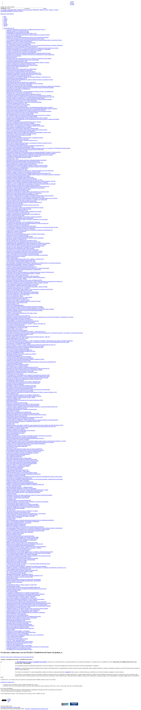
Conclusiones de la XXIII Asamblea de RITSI (17, 638)
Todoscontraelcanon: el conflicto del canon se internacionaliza (20, 559)
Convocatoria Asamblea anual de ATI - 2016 (16, 61)
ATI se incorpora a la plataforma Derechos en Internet (18, 127)
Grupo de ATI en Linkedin (12, 314)
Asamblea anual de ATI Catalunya (14, 270)
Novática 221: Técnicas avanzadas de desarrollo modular (19, 236)
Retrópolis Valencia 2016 (12, 67)
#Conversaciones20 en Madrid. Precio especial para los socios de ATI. (22, 284)
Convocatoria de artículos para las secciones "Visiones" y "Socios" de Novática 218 (25, 323)
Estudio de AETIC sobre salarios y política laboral (18, 471)
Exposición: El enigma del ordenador (15, 384)
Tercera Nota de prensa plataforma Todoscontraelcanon (19, 624)
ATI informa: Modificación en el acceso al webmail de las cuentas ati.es (23, 507)
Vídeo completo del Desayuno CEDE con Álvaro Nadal (19, 319)
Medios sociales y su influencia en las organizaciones (18, 412)
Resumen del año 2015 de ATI (13, 81)
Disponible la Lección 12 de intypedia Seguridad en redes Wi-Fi (21, 385)
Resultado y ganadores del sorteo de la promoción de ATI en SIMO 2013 (23, 214)
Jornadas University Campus (13, 586)
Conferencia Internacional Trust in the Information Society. (20, 481)
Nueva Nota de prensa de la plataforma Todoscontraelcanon (20, 625)
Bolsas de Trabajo (44, 9)
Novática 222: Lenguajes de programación (16, 231)
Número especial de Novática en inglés (15, 215)
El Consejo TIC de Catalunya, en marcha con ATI (18, 299)
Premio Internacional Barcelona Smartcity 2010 (17, 470)
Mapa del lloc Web (12, 9)
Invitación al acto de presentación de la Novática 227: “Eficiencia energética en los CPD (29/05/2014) (30, 170)
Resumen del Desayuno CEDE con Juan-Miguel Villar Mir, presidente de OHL (24, 347)
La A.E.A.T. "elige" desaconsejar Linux (15, 640)
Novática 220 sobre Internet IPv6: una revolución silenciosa (20, 265)
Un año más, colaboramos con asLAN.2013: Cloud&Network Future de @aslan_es (25, 29)
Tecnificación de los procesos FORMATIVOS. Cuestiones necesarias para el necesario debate (28, 389)
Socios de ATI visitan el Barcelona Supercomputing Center (20, 146)
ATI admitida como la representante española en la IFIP (19, 649)
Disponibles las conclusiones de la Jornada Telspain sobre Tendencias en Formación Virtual (27, 191)
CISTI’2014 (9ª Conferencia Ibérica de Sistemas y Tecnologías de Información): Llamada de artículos (29, 195)
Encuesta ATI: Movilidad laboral (14, 36)
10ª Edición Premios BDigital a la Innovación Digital (18, 356)
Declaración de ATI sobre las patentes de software (18, 503)
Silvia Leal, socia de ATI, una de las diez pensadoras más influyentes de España (24, 207)
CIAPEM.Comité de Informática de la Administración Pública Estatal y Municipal (25, 594)
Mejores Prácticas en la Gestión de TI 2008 (16, 561)
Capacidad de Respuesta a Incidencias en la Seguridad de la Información (23, 595)
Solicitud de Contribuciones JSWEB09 (15, 508)
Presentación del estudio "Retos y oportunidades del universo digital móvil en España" (26, 414)
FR (13, 14)
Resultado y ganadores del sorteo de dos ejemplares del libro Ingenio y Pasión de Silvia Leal (27, 186)
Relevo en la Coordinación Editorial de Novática (17, 627)
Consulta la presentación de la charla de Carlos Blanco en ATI (20, 63)
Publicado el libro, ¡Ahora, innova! (14, 329)
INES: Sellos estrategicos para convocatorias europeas (19, 458)
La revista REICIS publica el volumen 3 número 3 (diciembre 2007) (22, 570)
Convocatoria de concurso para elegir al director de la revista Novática (22, 59)
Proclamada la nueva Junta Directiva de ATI (16, 78)
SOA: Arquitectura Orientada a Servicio (15, 565)
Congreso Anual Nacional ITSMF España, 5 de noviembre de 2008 (22, 538)
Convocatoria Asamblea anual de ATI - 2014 (16, 169)
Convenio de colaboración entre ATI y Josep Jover (18, 288)
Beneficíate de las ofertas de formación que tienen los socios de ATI (22, 46)
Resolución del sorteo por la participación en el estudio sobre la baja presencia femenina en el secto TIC (30, 96)
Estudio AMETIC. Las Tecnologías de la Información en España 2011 (22, 321)
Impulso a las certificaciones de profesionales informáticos (19, 532)
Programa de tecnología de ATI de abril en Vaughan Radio (19, 114)
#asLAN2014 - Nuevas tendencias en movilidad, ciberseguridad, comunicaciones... (25, 187)
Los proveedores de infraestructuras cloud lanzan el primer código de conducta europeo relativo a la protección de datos (34, 40)
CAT (4, 14)
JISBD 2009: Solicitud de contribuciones (15, 525)
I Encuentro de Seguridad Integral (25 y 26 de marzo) (18, 522)
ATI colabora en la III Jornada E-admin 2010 (16, 446)
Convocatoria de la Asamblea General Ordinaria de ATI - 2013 (20, 261)
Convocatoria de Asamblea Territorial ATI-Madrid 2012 (19, 350)
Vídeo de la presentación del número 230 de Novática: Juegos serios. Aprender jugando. (26, 129)
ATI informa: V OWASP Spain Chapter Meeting (17, 497)
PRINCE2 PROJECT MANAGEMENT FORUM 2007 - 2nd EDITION (23, 580)
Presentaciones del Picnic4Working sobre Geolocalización (19, 218)
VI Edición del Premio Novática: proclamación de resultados (20, 322)
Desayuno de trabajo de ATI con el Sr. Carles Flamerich (19, 297)
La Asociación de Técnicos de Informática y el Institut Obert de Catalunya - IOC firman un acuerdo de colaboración (33, 174)
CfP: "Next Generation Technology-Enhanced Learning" (19, 571)
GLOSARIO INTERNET (7, 11)
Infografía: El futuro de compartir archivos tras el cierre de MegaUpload (23, 383)
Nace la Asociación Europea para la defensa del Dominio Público (21, 463)
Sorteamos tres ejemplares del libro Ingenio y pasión (18, 189)
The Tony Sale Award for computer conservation (17, 348)
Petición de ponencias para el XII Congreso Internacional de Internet (22, 558)
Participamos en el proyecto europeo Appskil (16, 106)
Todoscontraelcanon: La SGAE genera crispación (17, 550)
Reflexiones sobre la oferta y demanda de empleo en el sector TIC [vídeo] (23, 301)
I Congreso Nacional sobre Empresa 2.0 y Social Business (19, 358)
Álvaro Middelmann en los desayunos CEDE (16, 327)
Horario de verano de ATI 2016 (13, 55)
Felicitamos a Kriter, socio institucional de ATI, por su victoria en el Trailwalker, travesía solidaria (28, 58)
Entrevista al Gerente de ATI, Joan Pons (15, 429)
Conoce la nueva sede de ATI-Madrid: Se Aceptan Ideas (19, 70)
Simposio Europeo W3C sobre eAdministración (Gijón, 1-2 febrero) (22, 611)
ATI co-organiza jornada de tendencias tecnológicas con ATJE (20, 351)
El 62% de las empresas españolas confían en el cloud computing (21, 178)
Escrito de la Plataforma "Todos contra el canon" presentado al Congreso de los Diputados (27, 501)
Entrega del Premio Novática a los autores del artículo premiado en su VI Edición (25, 307)
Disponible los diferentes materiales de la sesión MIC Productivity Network (23, 396)
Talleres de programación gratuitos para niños (16, 150)
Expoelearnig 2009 (10, 518)
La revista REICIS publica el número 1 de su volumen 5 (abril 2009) (22, 504)
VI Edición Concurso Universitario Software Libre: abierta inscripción (22, 405)
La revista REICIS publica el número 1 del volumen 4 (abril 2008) (21, 554)
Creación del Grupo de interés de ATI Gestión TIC (18, 315)
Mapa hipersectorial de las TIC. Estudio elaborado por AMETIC (21, 354)
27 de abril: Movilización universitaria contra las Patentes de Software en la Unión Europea (27, 646)
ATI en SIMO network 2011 (13, 410)
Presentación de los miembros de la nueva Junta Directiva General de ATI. (23, 73)
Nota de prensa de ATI (11, 57)
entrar (45, 8)
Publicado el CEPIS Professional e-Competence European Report (21, 409)
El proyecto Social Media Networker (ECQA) (17, 210)
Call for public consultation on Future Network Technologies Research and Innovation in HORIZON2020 (31, 361)
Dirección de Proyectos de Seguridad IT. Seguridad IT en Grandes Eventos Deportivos (26, 566)
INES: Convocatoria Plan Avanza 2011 (15, 433)
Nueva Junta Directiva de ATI (13, 220)
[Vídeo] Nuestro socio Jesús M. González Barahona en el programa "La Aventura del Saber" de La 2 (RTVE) (31, 198)
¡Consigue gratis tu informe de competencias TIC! (18, 212)
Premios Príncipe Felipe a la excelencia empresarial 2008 (19, 576)
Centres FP (19, 9)
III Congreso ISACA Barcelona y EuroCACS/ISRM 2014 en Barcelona (23, 222)
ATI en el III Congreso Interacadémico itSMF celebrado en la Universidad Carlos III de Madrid (28, 553)
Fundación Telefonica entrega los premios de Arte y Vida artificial (21, 617)
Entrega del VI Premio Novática (13, 311)
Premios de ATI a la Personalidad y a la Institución (18, 631)
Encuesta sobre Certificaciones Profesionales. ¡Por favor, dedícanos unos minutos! (25, 599)
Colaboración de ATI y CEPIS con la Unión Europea (18, 445)
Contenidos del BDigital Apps (13, 398)
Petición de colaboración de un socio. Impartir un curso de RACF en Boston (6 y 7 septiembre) (28, 49)
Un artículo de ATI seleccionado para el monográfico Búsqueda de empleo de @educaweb (27, 223)
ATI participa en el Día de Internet (14, 355)
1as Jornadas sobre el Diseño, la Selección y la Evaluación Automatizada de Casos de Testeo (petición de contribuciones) (34, 528)
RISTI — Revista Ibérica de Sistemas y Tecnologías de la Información (22, 521)
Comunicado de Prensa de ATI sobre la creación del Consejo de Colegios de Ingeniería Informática (29, 495)
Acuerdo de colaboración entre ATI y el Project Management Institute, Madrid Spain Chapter (27, 376)
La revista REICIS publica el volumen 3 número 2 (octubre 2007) (21, 584)
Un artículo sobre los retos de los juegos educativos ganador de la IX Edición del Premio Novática (29, 99)
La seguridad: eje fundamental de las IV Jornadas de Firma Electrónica (22, 592)
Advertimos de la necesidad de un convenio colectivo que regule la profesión (24, 252)
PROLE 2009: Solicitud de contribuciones (16, 524)
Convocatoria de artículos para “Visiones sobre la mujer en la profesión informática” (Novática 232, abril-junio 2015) (33, 152)
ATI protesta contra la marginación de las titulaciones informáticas (21, 462)
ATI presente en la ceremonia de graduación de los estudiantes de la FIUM (23, 94)
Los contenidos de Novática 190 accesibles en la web (18, 549)
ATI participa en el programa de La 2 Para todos (17, 139)
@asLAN (17, 668)
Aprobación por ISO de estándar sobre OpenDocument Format (21, 632)
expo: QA (8, 583)
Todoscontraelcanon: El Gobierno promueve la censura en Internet (21, 600)
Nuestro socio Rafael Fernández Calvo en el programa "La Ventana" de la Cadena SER (26, 199)
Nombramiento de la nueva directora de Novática (17, 32)
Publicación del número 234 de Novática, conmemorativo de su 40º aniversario (24, 83)
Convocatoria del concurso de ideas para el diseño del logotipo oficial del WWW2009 (26, 602)
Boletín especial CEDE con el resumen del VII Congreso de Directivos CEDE (24, 400)
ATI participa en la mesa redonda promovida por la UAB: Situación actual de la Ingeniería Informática (30, 87)
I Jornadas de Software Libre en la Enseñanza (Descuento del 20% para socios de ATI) (26, 588)
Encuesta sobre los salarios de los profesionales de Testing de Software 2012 (24, 379)
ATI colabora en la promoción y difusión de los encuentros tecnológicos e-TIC (24, 575)
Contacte (56, 9)
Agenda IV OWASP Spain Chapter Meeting (16, 541)
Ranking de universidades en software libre (16, 335)
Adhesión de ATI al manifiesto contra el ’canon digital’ (19, 645)
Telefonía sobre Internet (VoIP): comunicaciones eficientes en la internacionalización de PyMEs (28, 603)
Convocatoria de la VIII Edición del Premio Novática (18, 157)
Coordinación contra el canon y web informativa (17, 633)
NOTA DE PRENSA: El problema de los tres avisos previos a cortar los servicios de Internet (27, 529)
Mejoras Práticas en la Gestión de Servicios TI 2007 (18, 607)
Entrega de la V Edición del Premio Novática (16, 402)
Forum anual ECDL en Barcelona (14, 582)
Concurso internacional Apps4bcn (14, 363)
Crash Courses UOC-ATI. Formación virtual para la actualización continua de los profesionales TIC (29, 230)
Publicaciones (36, 9)
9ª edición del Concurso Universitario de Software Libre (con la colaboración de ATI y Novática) (28, 95)
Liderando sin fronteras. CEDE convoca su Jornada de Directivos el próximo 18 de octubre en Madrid (30, 309)
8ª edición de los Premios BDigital (14, 468)
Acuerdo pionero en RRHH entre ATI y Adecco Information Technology (23, 492)
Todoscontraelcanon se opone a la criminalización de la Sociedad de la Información (25, 612)
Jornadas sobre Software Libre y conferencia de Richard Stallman (21, 437)
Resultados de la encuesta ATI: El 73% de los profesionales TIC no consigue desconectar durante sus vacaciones (32, 48)
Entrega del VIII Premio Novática (14, 141)
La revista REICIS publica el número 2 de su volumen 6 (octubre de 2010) (23, 451)
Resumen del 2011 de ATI (12, 393)
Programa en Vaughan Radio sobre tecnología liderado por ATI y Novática (23, 121)
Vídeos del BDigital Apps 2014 (13, 136)
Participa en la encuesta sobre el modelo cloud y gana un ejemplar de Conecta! (24, 251)
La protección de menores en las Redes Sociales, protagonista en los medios (23, 211)
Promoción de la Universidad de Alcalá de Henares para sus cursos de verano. (24, 179)
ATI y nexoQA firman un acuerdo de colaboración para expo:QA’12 (22, 367)
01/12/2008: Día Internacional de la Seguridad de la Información (21, 540)
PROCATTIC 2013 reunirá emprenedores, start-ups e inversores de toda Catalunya (25, 234)
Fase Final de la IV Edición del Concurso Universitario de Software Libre (23, 474)
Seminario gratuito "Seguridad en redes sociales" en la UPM (20, 516)
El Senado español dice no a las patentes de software (18, 648)
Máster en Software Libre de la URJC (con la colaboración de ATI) (22, 542)
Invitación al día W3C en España (14, 517)
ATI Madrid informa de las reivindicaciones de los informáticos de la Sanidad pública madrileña (28, 605)
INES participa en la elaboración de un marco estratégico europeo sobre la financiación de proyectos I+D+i (31, 426)
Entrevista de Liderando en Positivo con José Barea (18, 318)
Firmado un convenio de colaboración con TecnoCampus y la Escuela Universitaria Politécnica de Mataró (30, 183)
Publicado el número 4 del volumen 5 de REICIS (17, 480)
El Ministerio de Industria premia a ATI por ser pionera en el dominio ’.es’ (23, 156)
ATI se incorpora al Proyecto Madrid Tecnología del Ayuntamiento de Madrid (24, 369)
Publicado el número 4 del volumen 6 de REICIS (17, 439)
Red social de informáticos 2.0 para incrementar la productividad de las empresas (25, 526)
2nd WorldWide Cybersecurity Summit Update (17, 427)
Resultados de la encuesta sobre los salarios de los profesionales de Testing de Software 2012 (27, 368)
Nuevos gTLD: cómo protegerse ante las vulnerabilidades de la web (22, 194)
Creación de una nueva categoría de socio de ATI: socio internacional (22, 326)
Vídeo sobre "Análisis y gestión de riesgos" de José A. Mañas (20, 397)
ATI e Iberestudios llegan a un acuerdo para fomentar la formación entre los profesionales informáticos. (30, 520)
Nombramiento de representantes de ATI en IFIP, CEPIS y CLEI (21, 33)
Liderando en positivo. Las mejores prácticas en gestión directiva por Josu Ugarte (25, 346)
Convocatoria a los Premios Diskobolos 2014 (16, 144)
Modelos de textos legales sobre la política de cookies (18, 208)
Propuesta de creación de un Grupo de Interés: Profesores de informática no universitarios (27, 255)
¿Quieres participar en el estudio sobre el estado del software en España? (23, 185)
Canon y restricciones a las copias (14, 637)
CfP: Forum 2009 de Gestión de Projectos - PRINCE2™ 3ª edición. (22, 511)
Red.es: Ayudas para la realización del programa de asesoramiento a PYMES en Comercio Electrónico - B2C (31, 392)
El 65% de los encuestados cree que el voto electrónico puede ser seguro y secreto (25, 38)
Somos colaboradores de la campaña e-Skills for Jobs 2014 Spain (21, 164)
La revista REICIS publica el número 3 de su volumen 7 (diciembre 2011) (23, 381)
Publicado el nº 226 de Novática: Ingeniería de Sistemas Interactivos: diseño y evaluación (27, 182)
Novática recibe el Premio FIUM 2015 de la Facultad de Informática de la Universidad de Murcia (28, 111)
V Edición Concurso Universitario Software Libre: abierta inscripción (22, 460)
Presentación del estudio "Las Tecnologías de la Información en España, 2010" (24, 417)
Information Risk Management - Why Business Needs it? (19, 574)
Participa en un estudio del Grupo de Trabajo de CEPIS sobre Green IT (22, 413)
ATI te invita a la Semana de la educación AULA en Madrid (20, 123)
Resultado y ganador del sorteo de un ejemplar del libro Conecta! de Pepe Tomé (24, 149)
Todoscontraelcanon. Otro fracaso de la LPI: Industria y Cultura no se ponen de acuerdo (26, 604)
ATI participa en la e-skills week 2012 (15, 380)
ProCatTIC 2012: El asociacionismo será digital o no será (19, 334)
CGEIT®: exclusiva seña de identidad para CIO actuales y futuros (21, 313)
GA (6, 14)
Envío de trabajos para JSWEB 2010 (15, 467)
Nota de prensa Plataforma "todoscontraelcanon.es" (18, 454)
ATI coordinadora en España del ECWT (15, 455)
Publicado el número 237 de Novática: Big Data (17, 30)
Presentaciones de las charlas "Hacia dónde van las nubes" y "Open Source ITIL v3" (26, 331)
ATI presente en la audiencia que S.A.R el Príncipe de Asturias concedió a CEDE (25, 197)
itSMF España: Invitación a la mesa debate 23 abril (18, 512)
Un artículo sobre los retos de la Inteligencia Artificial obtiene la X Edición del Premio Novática (28, 53)
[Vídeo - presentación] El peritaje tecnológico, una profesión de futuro (22, 253)
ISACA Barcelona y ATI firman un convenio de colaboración (20, 228)
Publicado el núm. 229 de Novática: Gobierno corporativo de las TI (22, 140)
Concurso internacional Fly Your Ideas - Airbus (17, 338)
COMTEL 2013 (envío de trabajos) (14, 232)
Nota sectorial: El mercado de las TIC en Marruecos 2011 (19, 388)
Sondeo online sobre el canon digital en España (17, 615)
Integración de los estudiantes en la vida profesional (18, 619)
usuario (8, 8)
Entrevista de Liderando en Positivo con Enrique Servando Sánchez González (24, 310)
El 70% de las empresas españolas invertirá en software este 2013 (21, 267)
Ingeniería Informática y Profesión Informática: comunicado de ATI (22, 514)
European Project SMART (12, 434)
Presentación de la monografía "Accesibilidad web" (18, 88)
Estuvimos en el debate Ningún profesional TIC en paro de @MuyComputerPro (25, 237)
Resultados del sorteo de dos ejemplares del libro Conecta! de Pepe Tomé (23, 241)
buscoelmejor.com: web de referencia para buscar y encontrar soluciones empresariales (26, 160)
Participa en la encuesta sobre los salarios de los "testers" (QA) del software (23, 193)
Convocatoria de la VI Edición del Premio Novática (18, 343)
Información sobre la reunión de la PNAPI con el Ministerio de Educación (23, 616)
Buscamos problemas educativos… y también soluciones (19, 487)
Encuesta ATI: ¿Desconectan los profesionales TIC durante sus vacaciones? (23, 50)
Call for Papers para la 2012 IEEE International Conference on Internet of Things (25, 359)
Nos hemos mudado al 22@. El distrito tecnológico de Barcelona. (21, 201)
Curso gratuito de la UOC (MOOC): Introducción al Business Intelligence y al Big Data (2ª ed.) (28, 77)
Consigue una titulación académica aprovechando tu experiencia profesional (24, 216)
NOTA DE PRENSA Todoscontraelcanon (16, 613)
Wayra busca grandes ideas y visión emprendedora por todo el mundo (22, 293)
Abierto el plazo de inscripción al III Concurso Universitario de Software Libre (24, 543)
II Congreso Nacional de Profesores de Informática (18, 176)
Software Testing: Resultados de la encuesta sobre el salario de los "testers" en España (26, 244)
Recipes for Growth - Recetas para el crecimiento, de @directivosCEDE (23, 247)
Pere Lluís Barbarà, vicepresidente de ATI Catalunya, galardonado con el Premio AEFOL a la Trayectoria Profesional (33, 263)
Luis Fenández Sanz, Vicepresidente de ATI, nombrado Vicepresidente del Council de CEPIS (28, 375)
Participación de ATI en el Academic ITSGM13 (17, 235)
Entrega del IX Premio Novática (13, 90)
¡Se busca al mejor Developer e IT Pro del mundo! (18, 104)
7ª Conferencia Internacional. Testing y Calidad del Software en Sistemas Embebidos (26, 546)
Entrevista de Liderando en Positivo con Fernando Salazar (19, 390)
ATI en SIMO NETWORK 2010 (14, 456)
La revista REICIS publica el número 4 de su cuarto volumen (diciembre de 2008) (25, 530)
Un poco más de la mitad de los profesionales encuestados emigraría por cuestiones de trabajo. (28, 34)
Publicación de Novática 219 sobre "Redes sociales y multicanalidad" (22, 292)
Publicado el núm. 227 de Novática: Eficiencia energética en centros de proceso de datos (26, 165)
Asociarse (51, 9)
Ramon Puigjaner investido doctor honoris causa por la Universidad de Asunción (25, 450)
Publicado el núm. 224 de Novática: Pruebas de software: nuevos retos (22, 205)
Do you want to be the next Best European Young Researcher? (20, 131)
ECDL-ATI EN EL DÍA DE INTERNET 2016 (17, 66)
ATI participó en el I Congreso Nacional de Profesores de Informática (22, 249)
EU (8, 14)
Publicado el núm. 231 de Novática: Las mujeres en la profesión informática (24, 102)
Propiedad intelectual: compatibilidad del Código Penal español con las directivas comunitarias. (28, 243)
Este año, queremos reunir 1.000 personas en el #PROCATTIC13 (21, 240)
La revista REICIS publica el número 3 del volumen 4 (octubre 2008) (22, 537)
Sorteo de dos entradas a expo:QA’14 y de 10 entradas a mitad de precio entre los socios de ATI (28, 173)
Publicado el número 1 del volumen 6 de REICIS (17, 466)
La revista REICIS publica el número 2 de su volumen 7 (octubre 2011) (23, 394)
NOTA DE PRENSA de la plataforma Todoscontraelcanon (20, 628)
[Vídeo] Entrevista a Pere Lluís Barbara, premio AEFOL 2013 (20, 260)
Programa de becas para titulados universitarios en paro (19, 478)
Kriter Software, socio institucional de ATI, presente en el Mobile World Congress (25, 125)
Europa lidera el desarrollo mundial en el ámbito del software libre (21, 459)
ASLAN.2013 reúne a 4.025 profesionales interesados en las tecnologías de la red (25, 245)
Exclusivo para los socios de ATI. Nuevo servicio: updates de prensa (22, 112)
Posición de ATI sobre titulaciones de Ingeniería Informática (20, 536)
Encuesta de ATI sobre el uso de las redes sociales (17, 294)
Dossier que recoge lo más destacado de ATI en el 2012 (19, 290)
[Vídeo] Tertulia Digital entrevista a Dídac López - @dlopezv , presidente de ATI (25, 259)
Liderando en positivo (11, 493)
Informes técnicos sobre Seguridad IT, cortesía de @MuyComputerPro (22, 276)
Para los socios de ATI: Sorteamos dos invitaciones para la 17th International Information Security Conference (31, 108)
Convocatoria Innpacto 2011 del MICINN (16, 431)
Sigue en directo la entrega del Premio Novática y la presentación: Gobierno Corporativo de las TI (29, 143)
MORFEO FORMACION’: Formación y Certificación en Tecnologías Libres (24, 491)
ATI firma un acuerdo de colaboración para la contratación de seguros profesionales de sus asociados (29, 154)
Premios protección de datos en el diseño (15, 256)
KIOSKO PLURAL (18, 11)
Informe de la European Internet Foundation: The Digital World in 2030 (23, 161)
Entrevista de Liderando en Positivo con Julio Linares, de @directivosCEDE (24, 280)
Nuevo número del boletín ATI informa (15, 325)
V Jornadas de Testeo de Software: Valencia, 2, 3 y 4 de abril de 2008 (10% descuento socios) (28, 563)
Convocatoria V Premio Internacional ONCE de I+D (18, 557)
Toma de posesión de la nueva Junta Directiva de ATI (18, 75)
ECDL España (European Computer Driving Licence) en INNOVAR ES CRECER (25, 110)
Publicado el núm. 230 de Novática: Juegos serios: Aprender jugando (22, 128)
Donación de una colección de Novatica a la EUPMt (18, 135)
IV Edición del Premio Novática (13, 485)
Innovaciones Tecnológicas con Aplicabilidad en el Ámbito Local (21, 598)
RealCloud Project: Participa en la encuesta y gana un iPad (20, 371)
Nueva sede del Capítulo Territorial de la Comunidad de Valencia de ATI (23, 421)
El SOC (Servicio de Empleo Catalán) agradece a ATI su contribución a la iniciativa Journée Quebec (29, 289)
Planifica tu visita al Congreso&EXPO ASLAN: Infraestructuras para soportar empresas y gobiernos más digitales (32, 119)
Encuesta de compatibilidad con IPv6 (15, 352)
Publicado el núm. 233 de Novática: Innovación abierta (19, 85)
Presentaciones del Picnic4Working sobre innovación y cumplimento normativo (24, 137)
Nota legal (27, 708)
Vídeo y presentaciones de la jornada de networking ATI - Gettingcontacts (23, 269)
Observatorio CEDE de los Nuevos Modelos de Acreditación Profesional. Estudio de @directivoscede (30, 272)
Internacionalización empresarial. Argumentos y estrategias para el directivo (23, 264)
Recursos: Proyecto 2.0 (11, 447)
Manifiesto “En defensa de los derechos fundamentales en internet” (21, 483)
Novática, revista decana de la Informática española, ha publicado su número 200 (25, 484)
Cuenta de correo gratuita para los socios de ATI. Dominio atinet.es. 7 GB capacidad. (26, 513)
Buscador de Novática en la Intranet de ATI (16, 239)
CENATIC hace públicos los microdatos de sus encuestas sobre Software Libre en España (27, 377)
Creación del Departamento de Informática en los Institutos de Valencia (22, 505)
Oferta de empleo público (12, 257)
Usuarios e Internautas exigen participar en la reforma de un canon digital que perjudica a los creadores (30, 442)
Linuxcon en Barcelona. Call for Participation (17, 330)
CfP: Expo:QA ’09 (10, 509)
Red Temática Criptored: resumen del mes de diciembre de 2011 (21, 387)
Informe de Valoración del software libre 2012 (17, 298)
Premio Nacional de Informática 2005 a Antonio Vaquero (19, 641)
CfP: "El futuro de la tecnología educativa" (16, 572)
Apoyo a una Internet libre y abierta (14, 296)
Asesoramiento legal (11, 499)
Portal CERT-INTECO (11, 401)
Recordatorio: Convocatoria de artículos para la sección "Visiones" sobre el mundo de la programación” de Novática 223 (34, 281)
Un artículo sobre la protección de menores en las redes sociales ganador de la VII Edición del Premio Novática (32, 227)
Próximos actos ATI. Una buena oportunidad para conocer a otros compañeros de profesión (27, 37)
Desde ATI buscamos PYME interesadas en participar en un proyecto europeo (24, 306)
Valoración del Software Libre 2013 (14, 203)
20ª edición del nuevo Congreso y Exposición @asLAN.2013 (31, 662)
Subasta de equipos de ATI (12, 303)
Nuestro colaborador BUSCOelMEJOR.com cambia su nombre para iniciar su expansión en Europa (29, 79)
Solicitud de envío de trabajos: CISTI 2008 (16, 562)
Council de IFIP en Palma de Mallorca (15, 636)
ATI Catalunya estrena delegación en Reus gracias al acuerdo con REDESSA (24, 449)
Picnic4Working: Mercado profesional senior (16, 416)
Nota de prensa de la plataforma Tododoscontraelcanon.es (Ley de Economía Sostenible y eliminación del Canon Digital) (34, 479)
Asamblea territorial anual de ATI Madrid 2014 (17, 168)
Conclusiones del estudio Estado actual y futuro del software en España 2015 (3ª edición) (27, 117)
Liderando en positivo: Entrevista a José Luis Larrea (18, 360)
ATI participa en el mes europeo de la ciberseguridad (18, 44)
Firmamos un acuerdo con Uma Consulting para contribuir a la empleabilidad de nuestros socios (28, 132)
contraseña (26, 8)
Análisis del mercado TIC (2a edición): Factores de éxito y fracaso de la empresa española (27, 608)
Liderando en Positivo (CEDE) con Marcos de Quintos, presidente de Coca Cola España (27, 219)
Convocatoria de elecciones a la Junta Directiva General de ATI (21, 82)
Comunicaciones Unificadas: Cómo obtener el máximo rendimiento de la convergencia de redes (28, 555)
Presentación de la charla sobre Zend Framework (17, 224)
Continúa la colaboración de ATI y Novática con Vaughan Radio (21, 52)
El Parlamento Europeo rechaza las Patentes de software (19, 642)
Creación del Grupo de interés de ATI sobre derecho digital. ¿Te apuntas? (23, 273)
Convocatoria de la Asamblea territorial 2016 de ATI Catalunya (21, 71)
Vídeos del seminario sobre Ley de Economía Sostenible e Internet (21, 472)
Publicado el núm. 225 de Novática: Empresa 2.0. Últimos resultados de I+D (24, 202)
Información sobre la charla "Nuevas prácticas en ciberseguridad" (21, 69)
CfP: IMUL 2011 (10, 423)
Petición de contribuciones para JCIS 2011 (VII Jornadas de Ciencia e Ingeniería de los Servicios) (29, 435)
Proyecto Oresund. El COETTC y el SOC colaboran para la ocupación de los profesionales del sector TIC (31, 344)
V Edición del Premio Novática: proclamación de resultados (20, 418)
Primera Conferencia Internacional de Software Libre (18, 569)
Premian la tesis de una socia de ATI (14, 373)
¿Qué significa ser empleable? (13, 120)
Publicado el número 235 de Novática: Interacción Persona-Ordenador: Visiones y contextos (27, 62)
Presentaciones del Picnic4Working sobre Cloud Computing (20, 248)
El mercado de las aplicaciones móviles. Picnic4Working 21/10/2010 (22, 452)
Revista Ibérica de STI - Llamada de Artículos (17, 365)
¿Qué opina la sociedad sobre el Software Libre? (17, 190)
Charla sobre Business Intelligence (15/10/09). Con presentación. (21, 488)
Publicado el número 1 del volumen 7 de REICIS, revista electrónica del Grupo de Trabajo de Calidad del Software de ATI (34, 425)
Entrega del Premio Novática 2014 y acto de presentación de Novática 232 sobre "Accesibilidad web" (30, 91)
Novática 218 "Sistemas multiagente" (15, 305)
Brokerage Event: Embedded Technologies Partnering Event (20, 545)
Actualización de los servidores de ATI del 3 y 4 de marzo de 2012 (21, 372)
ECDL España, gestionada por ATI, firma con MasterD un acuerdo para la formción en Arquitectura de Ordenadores (33, 86)
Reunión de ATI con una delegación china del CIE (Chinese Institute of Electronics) (25, 443)
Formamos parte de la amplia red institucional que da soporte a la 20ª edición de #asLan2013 (27, 268)
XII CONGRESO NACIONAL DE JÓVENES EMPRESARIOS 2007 (23, 587)
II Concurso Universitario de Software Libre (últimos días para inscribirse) (23, 579)
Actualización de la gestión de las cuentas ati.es (17, 274)
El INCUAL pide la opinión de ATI (14, 644)
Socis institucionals (27, 9)
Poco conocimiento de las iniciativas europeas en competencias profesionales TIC (25, 145)
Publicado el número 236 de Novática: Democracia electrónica (20, 42)
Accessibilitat (4, 9)
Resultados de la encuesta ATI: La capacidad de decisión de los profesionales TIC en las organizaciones (30, 54)
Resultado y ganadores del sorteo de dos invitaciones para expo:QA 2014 (23, 172)
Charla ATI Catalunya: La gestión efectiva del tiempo (18, 464)
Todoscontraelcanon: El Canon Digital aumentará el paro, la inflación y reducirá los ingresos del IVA (29, 551)
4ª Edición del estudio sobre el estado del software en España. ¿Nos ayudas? (24, 74)
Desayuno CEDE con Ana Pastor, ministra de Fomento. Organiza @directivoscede (25, 277)
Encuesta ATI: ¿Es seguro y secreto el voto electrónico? (19, 41)
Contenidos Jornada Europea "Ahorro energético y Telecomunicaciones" (23, 609)
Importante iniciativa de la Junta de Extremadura (17, 623)
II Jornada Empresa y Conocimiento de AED (16, 302)
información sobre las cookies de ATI (39, 708)
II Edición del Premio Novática (13, 590)
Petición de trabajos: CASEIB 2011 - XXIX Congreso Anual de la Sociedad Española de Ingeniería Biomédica (32, 420)
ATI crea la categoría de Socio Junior (15, 533)
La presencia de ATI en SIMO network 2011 (16, 408)
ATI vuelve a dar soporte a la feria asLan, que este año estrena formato (17, 657)
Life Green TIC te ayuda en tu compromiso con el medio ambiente (21, 116)
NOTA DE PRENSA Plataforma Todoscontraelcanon (18, 621)
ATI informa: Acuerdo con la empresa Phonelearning (18, 500)
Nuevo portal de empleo (12, 591)
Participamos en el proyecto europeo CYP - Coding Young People (21, 100)
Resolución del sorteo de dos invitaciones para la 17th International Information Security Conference (29, 107)
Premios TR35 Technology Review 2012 (16, 339)
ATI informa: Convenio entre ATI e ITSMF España (18, 496)
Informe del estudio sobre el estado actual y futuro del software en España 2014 (24, 162)
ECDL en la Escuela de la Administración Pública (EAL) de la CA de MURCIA (25, 634)
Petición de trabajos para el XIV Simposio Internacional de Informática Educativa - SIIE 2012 (28, 336)
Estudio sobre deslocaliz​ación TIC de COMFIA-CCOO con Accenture (22, 404)
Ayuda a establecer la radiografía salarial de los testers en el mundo (21, 285)
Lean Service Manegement (12, 422)
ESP (2, 14)
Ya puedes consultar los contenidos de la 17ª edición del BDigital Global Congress (25, 98)
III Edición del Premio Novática (13, 534)
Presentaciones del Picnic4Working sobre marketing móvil (19, 177)
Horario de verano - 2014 (12, 158)
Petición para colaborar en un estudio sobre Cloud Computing (20, 430)
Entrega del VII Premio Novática (14, 206)
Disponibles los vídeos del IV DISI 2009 (15, 475)
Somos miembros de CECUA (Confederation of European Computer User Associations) (26, 166)
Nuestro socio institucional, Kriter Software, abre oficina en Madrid (22, 65)
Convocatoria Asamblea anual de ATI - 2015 (16, 103)
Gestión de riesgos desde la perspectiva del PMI (17, 364)
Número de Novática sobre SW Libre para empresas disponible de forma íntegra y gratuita (27, 489)
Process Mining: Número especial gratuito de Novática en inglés (21, 133)
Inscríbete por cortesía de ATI (7, 682)
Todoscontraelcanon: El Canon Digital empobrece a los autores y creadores (23, 547)
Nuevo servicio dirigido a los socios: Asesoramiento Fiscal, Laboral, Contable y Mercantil (27, 282)
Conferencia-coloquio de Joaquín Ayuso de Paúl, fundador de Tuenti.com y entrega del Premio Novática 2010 (31, 406)
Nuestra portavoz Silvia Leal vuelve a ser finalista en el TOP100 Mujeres (23, 124)
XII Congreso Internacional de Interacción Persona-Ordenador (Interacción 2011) (25, 438)
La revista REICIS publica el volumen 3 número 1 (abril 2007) (20, 596)
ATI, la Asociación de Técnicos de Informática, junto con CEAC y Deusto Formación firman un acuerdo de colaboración (34, 45)
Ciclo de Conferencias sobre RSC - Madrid (16, 278)
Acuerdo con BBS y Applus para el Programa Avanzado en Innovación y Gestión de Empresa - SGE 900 (30, 181)
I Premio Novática (10, 629)
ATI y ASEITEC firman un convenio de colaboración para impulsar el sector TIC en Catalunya (28, 115)
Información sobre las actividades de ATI (15, 620)
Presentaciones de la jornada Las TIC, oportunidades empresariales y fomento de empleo (26, 286)
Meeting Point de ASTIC (12, 578)
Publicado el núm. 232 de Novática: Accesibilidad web (19, 92)
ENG (10, 14)
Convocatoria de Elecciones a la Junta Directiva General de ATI (21, 226)
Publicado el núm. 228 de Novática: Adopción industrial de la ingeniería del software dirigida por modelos (31, 153)
